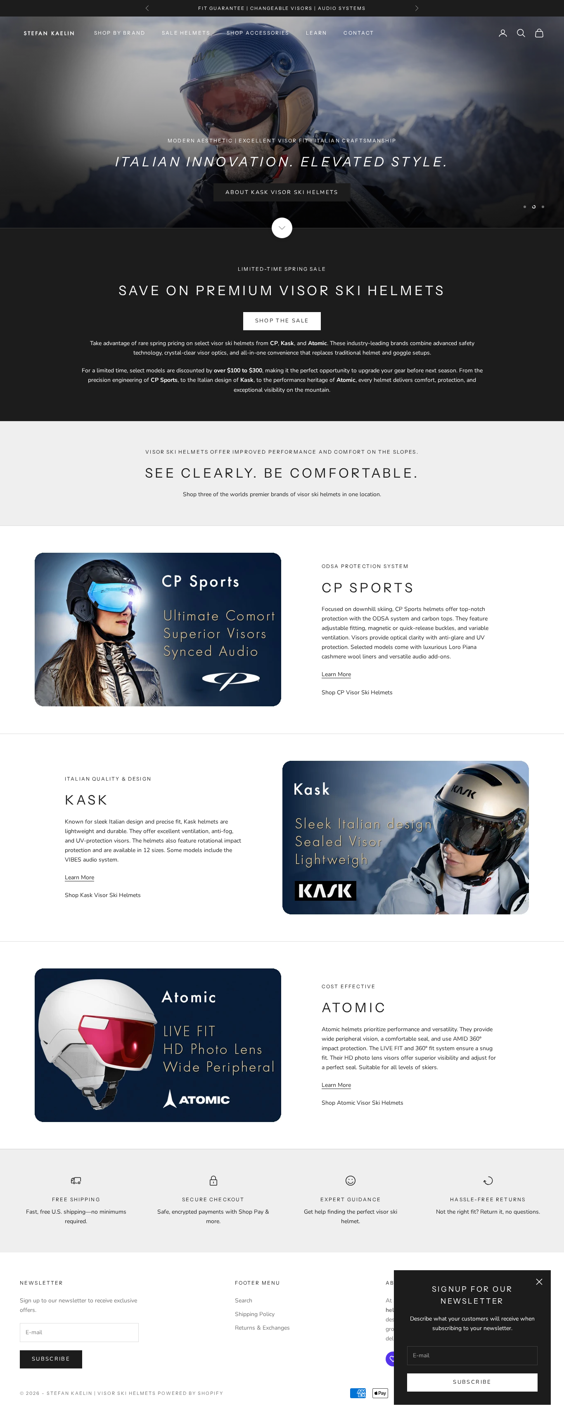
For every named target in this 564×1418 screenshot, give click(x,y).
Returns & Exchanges (262, 1328)
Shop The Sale (282, 320)
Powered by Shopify (190, 1393)
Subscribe (472, 1382)
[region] (282, 122)
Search (243, 1300)
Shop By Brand (119, 33)
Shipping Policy (255, 1314)
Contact (359, 33)
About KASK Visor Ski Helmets (282, 204)
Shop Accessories (258, 33)
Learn (316, 33)
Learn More (336, 674)
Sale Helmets (186, 33)
